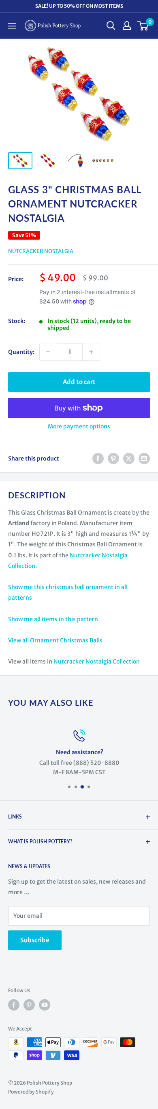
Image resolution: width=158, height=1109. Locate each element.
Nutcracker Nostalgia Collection (96, 661)
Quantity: (21, 352)
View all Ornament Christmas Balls (55, 640)
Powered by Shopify (31, 1092)
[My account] (127, 25)
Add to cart (79, 382)
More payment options (79, 426)
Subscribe (34, 940)
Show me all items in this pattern (53, 619)
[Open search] (111, 25)
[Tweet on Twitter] (129, 458)
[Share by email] (144, 458)
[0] (143, 26)
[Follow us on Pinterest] (29, 1005)
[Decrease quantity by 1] (48, 351)
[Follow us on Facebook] (13, 1005)
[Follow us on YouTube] (44, 1005)
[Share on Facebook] (98, 458)
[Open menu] (12, 26)
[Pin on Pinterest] (113, 458)
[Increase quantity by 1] (91, 351)
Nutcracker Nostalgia (40, 251)
